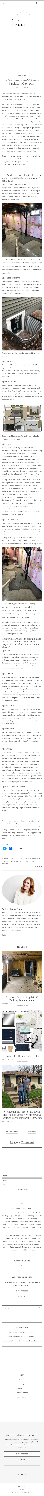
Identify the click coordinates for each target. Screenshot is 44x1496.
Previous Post (12, 1132)
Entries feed (22, 1388)
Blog (22, 1489)
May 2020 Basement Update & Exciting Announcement (22, 999)
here (26, 162)
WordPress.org (22, 1397)
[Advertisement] (22, 48)
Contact (22, 1487)
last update (17, 177)
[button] (3, 3)
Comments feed (22, 1393)
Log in (22, 1384)
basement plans (24, 859)
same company (20, 365)
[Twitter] (37, 866)
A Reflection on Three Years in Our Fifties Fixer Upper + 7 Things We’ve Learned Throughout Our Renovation (22, 1114)
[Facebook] (33, 866)
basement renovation (19, 861)
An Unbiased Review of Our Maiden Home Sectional (22, 1341)
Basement (22, 75)
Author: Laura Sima (12, 908)
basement (13, 859)
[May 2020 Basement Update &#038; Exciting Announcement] (22, 972)
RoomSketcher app (26, 394)
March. (23, 165)
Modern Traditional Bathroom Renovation (22, 1337)
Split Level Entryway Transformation (22, 1332)
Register (22, 1380)
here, (4, 162)
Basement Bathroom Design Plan (22, 1055)
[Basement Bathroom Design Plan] (22, 1031)
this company (19, 290)
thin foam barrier (28, 529)
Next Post (32, 1132)
